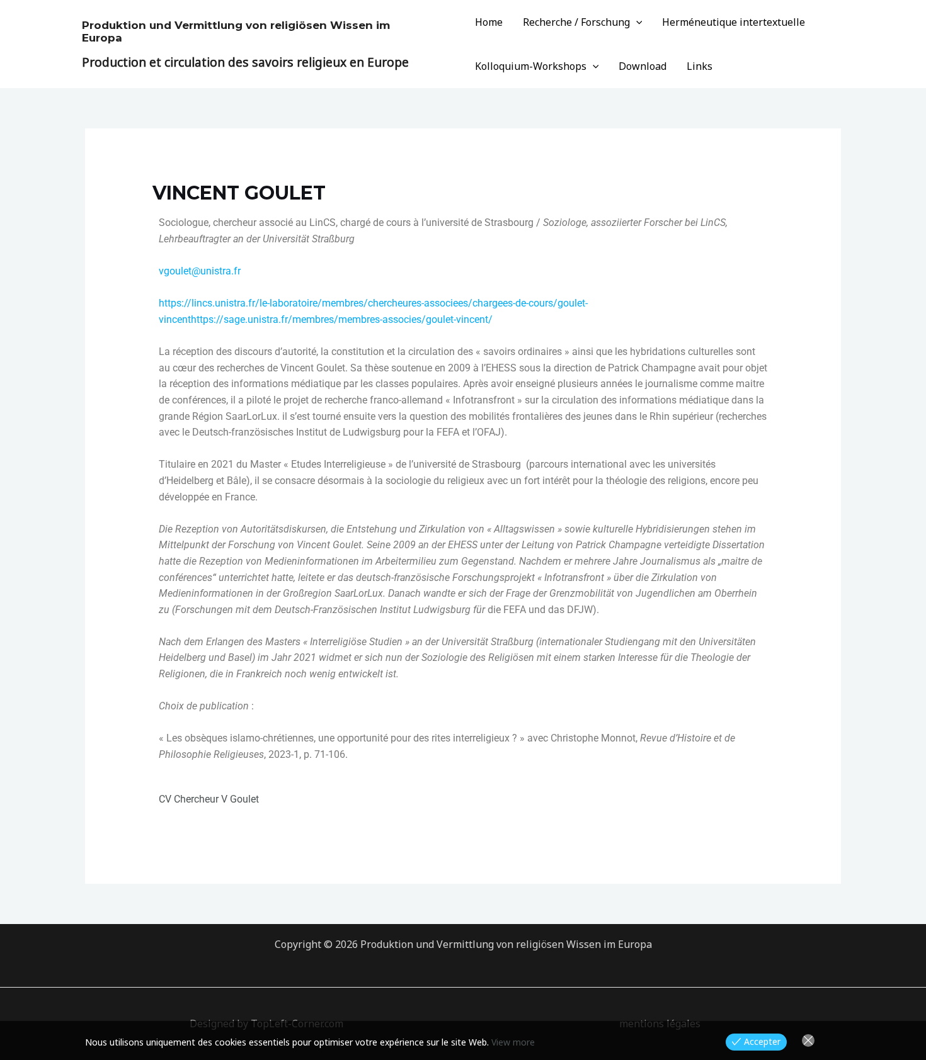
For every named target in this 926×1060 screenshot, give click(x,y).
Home (489, 22)
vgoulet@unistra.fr (200, 271)
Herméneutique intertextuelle (733, 22)
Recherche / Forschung (576, 22)
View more (513, 1042)
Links (699, 66)
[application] (636, 22)
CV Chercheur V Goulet (209, 799)
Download (642, 66)
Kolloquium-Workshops (530, 66)
